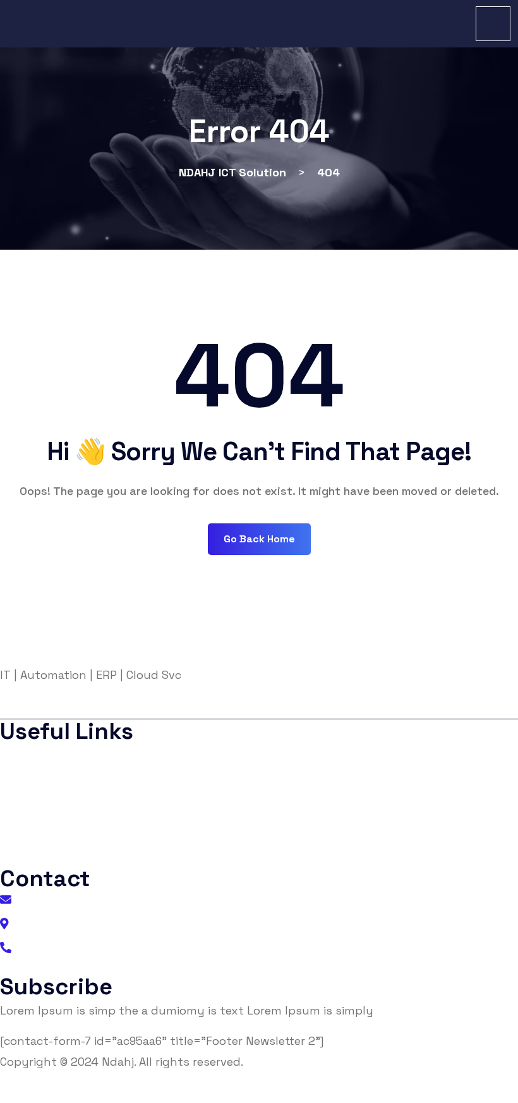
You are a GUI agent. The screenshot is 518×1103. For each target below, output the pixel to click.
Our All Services (47, 856)
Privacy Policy (44, 781)
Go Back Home (259, 538)
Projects (32, 831)
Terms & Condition (55, 806)
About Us (34, 755)
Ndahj (118, 1061)
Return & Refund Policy (468, 1093)
